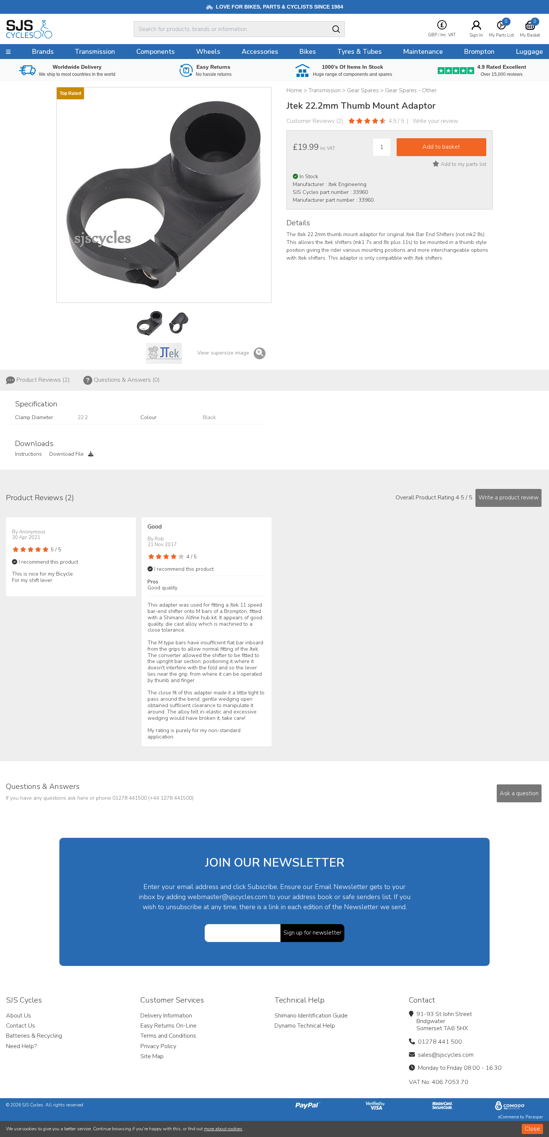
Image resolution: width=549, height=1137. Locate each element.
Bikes (307, 51)
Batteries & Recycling (34, 1036)
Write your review (435, 121)
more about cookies (223, 1129)
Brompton (479, 51)
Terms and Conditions (168, 1036)
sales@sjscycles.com (446, 1055)
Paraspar (534, 1117)
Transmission (95, 51)
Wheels (208, 51)
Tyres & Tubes (359, 51)
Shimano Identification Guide (311, 1015)
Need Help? (21, 1046)
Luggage (529, 51)
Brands (43, 51)
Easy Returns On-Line (168, 1026)
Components (155, 51)
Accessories (260, 51)
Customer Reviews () (314, 121)
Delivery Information (166, 1015)
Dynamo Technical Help (304, 1026)
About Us (18, 1015)
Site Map (152, 1056)
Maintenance (423, 51)
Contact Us (20, 1026)
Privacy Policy (158, 1046)
